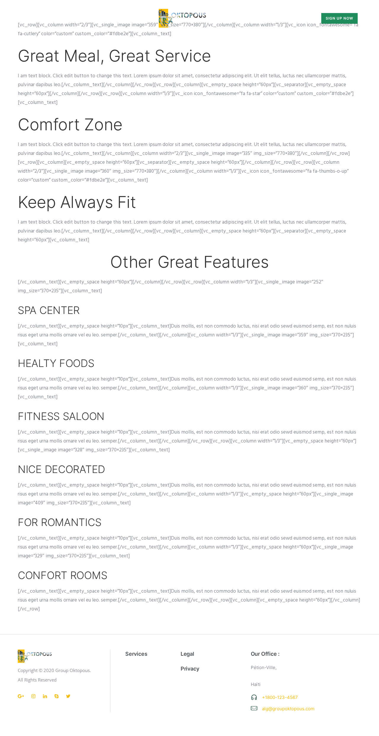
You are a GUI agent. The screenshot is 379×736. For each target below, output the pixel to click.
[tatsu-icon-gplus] (22, 696)
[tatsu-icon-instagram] (34, 696)
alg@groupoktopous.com (288, 708)
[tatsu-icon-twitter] (68, 696)
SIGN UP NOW (339, 18)
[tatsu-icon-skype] (58, 696)
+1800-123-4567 (280, 697)
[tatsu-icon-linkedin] (46, 696)
